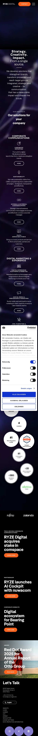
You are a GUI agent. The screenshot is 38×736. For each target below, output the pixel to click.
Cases (5, 710)
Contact (24, 4)
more (19, 163)
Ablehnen (19, 406)
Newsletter (7, 718)
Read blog (10, 672)
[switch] (33, 368)
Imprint (5, 716)
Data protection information (13, 722)
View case (10, 629)
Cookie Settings (8, 720)
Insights (6, 708)
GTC (4, 714)
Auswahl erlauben (19, 400)
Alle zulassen (19, 394)
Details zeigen (26, 388)
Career (5, 712)
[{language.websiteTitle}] (9, 4)
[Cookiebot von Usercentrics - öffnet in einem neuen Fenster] (27, 328)
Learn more (11, 555)
